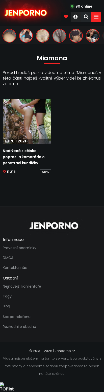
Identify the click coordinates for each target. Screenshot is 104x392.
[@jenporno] (9, 36)
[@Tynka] (76, 36)
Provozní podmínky (19, 247)
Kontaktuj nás (15, 267)
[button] (96, 17)
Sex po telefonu (17, 316)
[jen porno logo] (52, 226)
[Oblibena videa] (66, 17)
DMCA (8, 257)
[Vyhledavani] (86, 17)
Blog (6, 306)
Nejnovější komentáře (22, 286)
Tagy (7, 296)
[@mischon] (42, 36)
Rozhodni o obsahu (19, 326)
